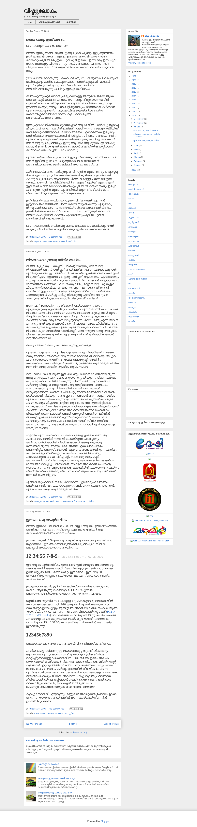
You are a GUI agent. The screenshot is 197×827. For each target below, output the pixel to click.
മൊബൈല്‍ (134, 288)
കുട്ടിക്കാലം (133, 217)
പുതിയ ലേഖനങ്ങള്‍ (137, 279)
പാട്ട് (130, 274)
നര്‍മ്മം (131, 260)
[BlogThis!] (71, 237)
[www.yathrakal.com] (150, 459)
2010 (134, 111)
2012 (134, 104)
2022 (134, 76)
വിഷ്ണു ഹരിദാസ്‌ (151, 36)
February (138, 161)
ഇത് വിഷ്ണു (71, 22)
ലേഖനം (80, 501)
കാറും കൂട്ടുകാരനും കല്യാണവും (56, 778)
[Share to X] (74, 237)
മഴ (129, 283)
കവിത (131, 213)
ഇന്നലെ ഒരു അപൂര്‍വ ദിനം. (46, 520)
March (137, 157)
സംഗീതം (132, 312)
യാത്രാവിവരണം (136, 298)
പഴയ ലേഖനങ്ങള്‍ (57, 241)
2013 (134, 99)
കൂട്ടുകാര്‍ (132, 227)
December (139, 119)
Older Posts (111, 724)
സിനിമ (72, 241)
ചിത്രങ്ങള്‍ (133, 246)
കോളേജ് (132, 231)
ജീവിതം (131, 250)
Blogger (105, 821)
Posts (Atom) (80, 732)
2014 (134, 96)
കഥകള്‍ (50, 501)
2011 (134, 107)
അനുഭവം (39, 501)
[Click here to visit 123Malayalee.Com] (150, 520)
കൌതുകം (133, 236)
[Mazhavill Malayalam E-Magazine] (149, 536)
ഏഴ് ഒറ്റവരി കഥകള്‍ (48, 764)
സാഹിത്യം (133, 317)
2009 (134, 115)
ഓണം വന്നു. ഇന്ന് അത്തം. (45, 39)
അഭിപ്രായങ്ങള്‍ (136, 189)
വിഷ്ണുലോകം (40, 10)
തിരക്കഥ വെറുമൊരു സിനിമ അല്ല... (53, 260)
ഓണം (131, 198)
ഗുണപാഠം (133, 241)
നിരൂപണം (133, 265)
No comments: (57, 708)
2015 (134, 92)
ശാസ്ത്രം (69, 713)
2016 (134, 88)
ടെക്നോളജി (133, 255)
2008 (134, 170)
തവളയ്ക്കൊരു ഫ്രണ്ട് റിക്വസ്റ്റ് (55, 792)
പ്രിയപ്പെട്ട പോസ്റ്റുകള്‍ (49, 22)
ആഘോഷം (40, 241)
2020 (134, 80)
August (137, 127)
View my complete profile (139, 63)
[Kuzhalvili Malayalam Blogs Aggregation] (150, 541)
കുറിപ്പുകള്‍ (133, 222)
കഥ (130, 203)
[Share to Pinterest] (79, 237)
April (136, 153)
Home (29, 22)
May (136, 149)
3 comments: (56, 236)
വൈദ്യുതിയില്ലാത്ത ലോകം (45, 740)
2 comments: (56, 496)
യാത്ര (131, 293)
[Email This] (68, 237)
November (139, 123)
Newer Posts (34, 724)
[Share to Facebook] (77, 237)
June (136, 145)
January (138, 165)
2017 (134, 84)
